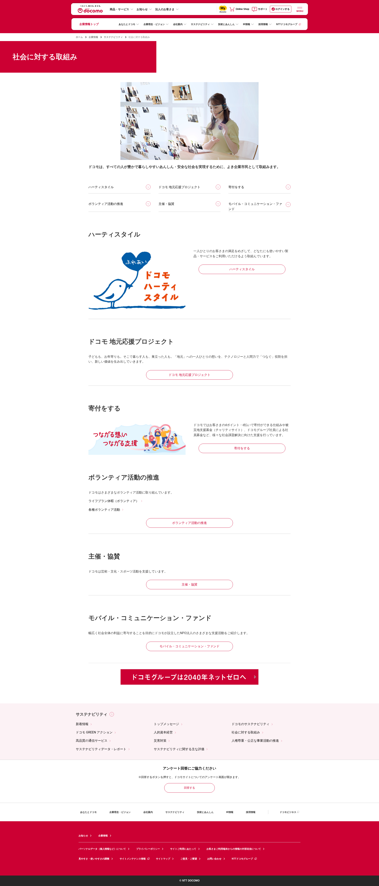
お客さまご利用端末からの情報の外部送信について (233, 849)
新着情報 (82, 724)
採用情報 (263, 24)
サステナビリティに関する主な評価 (179, 749)
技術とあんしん (226, 24)
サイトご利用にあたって (183, 849)
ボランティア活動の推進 (105, 204)
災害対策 (160, 740)
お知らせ (142, 9)
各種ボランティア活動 (104, 510)
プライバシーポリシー (148, 849)
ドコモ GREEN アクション (94, 732)
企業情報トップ (89, 24)
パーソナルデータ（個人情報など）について (102, 849)
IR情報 (246, 24)
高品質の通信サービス (91, 740)
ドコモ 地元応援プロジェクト (179, 187)
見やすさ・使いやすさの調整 (94, 858)
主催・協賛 (166, 204)
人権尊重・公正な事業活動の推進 (255, 740)
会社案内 (178, 24)
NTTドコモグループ (286, 24)
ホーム (79, 37)
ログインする (282, 9)
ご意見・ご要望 (188, 858)
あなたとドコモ (127, 24)
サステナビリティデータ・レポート (101, 749)
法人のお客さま (164, 9)
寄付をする (236, 187)
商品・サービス (119, 9)
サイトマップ (163, 858)
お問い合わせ (214, 858)
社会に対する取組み (246, 732)
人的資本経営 (163, 732)
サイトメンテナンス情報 (133, 858)
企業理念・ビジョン (154, 24)
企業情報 (93, 37)
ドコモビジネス (288, 812)
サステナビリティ (200, 24)
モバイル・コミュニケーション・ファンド (255, 206)
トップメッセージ (166, 724)
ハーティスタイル (101, 187)
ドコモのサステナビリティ (250, 724)
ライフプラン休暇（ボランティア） (113, 501)
